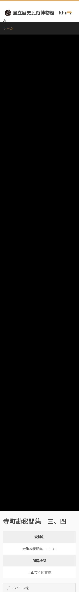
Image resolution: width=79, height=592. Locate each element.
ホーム (8, 28)
